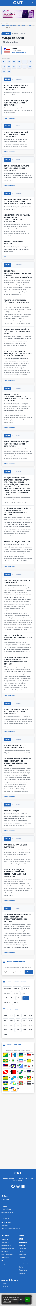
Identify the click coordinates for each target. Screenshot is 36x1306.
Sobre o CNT (6, 1200)
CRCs (21, 1251)
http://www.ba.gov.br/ (19, 52)
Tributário (5, 1239)
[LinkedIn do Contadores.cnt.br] (23, 1187)
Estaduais (22, 1254)
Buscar (29, 972)
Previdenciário (6, 1245)
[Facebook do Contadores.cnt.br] (13, 1187)
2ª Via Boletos (6, 1209)
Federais (22, 1258)
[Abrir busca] (32, 3)
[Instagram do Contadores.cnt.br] (18, 1187)
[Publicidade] (18, 14)
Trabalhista (5, 1242)
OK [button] (27, 1299)
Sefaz (21, 1267)
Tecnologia (5, 1258)
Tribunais (22, 1273)
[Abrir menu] (4, 3)
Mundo (4, 1261)
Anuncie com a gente (8, 1212)
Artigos (4, 1264)
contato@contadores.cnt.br (11, 1228)
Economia (5, 1251)
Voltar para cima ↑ (9, 118)
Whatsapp (5, 1225)
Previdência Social (25, 1264)
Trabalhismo (23, 1270)
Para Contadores (7, 1254)
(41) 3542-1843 (6, 1222)
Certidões (22, 1248)
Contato (4, 1206)
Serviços (4, 1203)
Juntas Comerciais (25, 1261)
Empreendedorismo (8, 1248)
